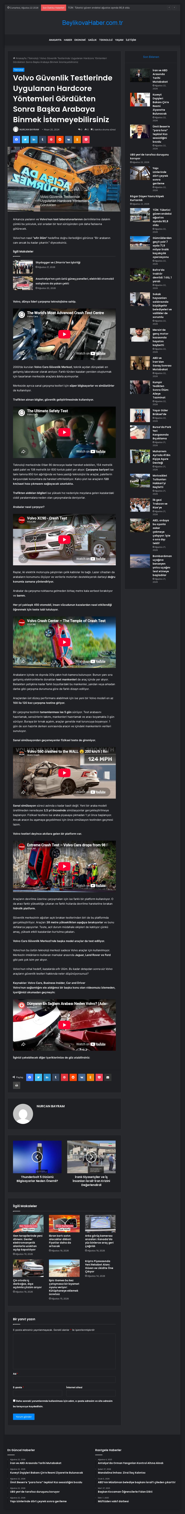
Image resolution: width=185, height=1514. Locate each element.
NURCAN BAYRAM (29, 129)
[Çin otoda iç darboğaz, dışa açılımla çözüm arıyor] (28, 1268)
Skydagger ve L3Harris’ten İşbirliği (58, 262)
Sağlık (92, 39)
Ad (15, 1373)
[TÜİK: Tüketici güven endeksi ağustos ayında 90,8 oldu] (140, 215)
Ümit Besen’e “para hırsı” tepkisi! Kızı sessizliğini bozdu (161, 134)
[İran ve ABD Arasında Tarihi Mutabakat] (140, 75)
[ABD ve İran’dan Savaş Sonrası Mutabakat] (140, 363)
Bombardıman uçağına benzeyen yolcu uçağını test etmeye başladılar (162, 565)
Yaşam (119, 39)
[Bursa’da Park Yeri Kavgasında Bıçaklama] (140, 432)
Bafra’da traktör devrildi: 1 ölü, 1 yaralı (162, 275)
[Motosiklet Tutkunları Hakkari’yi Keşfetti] (140, 480)
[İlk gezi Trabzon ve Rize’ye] (140, 505)
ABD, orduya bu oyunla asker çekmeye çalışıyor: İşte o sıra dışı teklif (161, 532)
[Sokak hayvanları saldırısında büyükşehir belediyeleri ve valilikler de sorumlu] (140, 299)
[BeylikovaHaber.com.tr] (92, 22)
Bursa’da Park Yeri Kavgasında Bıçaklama (162, 432)
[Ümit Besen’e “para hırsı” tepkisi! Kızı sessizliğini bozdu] (140, 131)
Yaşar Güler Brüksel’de (160, 412)
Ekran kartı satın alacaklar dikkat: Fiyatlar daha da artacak (60, 1241)
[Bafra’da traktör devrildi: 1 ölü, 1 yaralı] (140, 275)
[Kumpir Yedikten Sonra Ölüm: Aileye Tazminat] (140, 387)
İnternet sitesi (74, 1387)
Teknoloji (106, 39)
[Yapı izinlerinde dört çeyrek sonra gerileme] (140, 173)
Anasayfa (55, 39)
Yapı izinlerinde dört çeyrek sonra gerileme (160, 175)
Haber (68, 39)
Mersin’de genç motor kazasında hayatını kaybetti (160, 337)
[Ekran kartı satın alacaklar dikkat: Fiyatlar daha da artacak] (64, 1223)
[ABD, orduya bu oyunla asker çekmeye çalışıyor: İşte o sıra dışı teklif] (140, 525)
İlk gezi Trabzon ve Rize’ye (160, 503)
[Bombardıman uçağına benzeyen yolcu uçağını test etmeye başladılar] (140, 561)
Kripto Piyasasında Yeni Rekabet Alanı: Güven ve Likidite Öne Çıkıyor (99, 1266)
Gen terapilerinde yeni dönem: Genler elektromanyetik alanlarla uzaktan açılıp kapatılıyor (27, 1242)
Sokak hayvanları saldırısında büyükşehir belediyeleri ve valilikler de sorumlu (162, 305)
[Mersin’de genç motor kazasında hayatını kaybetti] (140, 335)
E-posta (18, 1387)
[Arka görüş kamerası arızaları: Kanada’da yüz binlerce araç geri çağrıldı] (100, 1223)
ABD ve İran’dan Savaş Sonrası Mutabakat (162, 363)
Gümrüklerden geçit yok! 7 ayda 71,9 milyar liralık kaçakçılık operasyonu (108, 7)
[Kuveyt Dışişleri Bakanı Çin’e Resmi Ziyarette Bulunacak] (140, 99)
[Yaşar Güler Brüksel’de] (140, 415)
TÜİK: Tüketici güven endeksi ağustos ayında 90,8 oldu (162, 217)
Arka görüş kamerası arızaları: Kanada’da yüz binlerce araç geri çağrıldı (99, 1241)
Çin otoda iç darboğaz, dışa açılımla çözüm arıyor (27, 1284)
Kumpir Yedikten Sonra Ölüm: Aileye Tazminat (161, 389)
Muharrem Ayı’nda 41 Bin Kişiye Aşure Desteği (161, 457)
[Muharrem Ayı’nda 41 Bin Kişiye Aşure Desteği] (140, 456)
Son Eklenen (151, 57)
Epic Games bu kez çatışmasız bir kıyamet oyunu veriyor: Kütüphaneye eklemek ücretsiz (64, 1287)
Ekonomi (80, 39)
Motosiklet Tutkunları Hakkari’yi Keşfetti (160, 481)
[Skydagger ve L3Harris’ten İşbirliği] (23, 267)
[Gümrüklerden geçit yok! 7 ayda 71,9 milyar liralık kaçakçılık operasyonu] (140, 243)
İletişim (131, 39)
